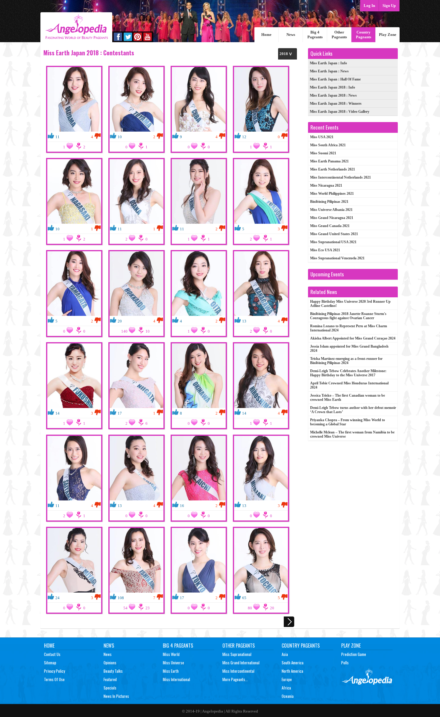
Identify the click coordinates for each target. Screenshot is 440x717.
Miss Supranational (236, 654)
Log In (369, 5)
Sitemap (50, 663)
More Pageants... (235, 679)
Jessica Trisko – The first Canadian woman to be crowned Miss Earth (347, 397)
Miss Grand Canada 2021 (330, 226)
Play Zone (387, 34)
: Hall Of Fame (335, 79)
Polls (345, 663)
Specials (110, 688)
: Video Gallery (339, 111)
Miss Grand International (241, 663)
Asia (285, 654)
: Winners (336, 103)
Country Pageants (363, 34)
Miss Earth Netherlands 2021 (332, 169)
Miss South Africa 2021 (328, 145)
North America (292, 671)
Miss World (171, 654)
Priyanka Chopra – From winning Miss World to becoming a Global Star (347, 422)
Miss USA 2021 (321, 137)
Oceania (288, 696)
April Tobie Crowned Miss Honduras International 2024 (349, 385)
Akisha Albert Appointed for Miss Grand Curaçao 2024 (352, 338)
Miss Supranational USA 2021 (333, 242)
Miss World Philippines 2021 (332, 193)
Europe (287, 679)
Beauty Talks (113, 671)
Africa (286, 688)
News (290, 34)
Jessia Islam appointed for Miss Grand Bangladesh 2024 (349, 348)
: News (329, 71)
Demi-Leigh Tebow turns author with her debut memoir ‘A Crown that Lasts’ (353, 410)
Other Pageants (339, 34)
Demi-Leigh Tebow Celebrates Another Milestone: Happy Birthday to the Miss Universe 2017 (348, 373)
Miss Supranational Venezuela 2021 (337, 258)
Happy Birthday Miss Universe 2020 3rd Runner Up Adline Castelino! (350, 303)
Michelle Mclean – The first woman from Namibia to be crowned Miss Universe (352, 434)
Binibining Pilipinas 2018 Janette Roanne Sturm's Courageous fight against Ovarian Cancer (348, 316)
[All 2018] (287, 53)
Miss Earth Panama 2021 (329, 161)
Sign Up (389, 5)
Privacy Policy (54, 671)
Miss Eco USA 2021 (325, 250)
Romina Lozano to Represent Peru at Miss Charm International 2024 (348, 328)
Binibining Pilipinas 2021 (329, 202)
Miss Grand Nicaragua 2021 (331, 218)
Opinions (110, 663)
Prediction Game (353, 654)
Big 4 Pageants (315, 34)
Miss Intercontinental (238, 671)
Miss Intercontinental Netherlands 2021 (340, 177)
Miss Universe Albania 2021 (331, 210)
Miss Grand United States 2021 (334, 234)
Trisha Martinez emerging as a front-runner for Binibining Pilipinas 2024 (346, 361)
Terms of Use (54, 679)
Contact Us (52, 654)
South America (293, 663)
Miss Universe (173, 663)
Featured (110, 679)
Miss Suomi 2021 (323, 153)
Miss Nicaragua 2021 (326, 185)
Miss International (176, 679)
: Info (328, 63)
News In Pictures (116, 696)
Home (266, 34)
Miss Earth (171, 671)
